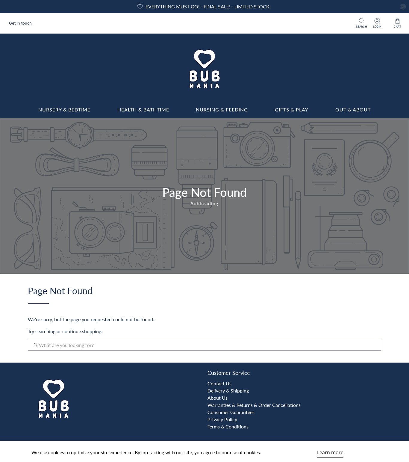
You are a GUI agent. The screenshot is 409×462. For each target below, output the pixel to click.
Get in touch (20, 23)
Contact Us (219, 383)
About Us (217, 398)
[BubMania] (204, 69)
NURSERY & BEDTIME (64, 109)
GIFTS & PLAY (291, 109)
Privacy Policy (222, 419)
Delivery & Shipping (228, 390)
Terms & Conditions (228, 426)
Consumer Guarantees (231, 412)
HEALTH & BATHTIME (143, 109)
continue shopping (81, 331)
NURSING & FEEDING (222, 109)
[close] (403, 7)
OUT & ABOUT (353, 109)
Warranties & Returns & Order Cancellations (254, 405)
